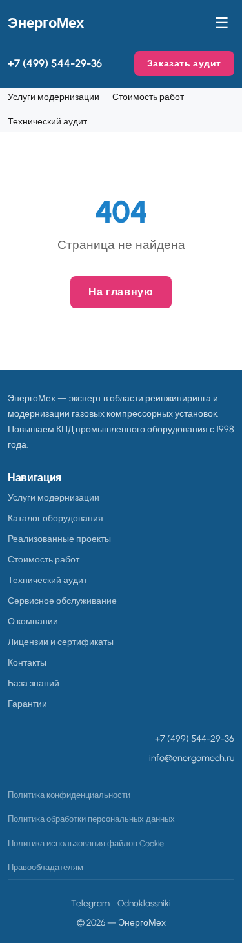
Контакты (27, 662)
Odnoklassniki (144, 903)
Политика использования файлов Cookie (86, 843)
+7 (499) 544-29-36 (55, 63)
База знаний (33, 683)
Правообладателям (45, 867)
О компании (33, 621)
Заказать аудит (184, 63)
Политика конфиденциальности (69, 795)
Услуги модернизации (53, 97)
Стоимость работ (148, 97)
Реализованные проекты (59, 538)
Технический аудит (47, 121)
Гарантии (27, 704)
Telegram (90, 903)
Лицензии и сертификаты (61, 642)
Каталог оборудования (55, 518)
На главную (120, 292)
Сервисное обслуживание (62, 600)
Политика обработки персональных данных (91, 819)
